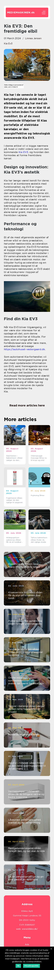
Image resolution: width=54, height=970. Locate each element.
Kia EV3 (23, 152)
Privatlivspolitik (31, 966)
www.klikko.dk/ (30, 929)
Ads (27, 944)
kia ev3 (8, 43)
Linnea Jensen (33, 38)
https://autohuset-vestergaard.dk (24, 349)
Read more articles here (27, 405)
